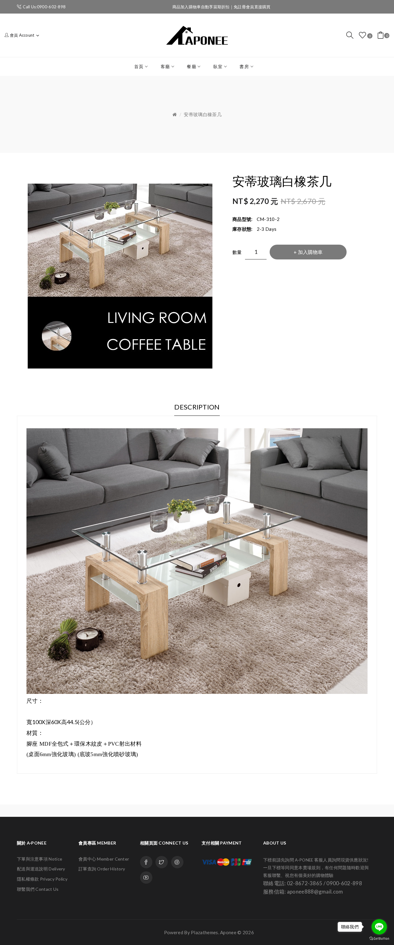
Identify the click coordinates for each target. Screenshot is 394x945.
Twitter (161, 862)
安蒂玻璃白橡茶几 (202, 114)
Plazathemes (204, 932)
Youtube (146, 877)
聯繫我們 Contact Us (38, 889)
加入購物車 (310, 252)
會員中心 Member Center (103, 858)
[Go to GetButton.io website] (379, 939)
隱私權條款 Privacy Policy (42, 879)
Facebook (146, 862)
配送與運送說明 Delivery (41, 868)
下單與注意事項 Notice (39, 858)
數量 (237, 252)
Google (177, 862)
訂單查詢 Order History (101, 868)
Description (196, 407)
